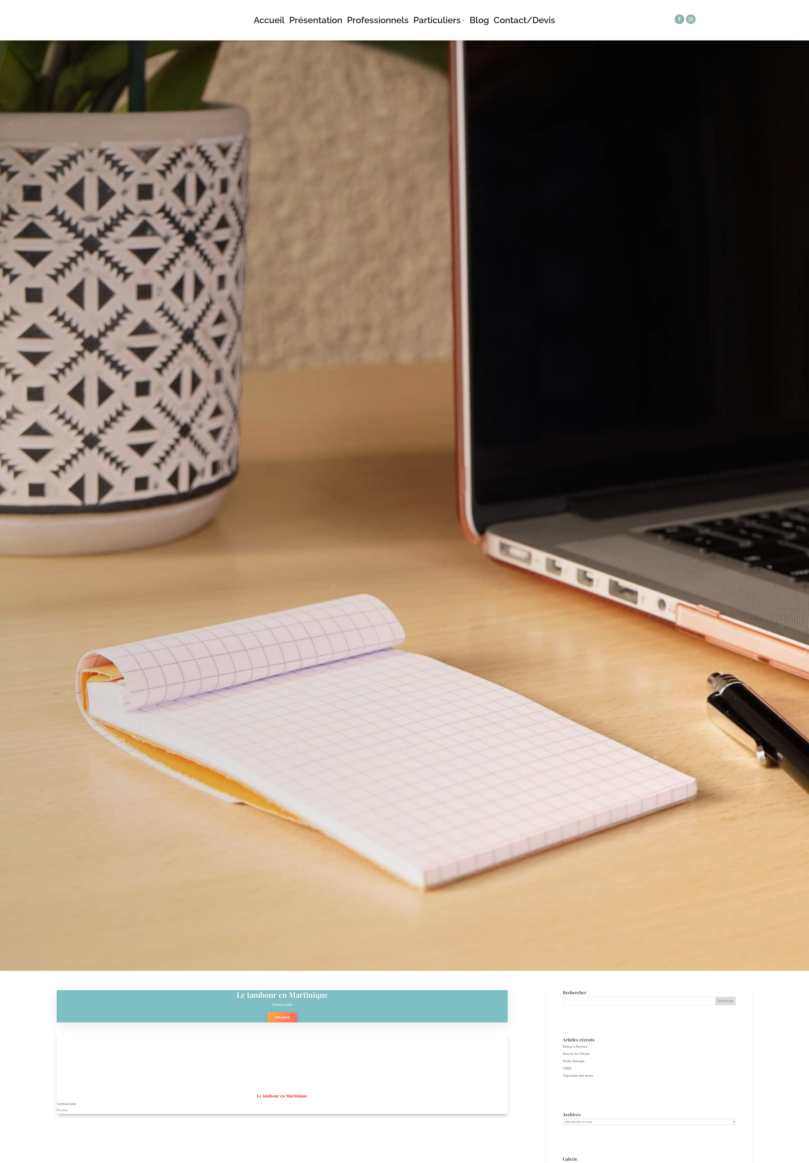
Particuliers (437, 21)
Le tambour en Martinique (282, 995)
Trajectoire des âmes (578, 1076)
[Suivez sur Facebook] (679, 19)
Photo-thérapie (574, 1061)
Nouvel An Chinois (576, 1054)
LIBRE (567, 1068)
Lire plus (282, 1017)
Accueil (269, 21)
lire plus (62, 1110)
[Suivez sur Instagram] (691, 19)
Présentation (315, 21)
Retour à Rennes (575, 1047)
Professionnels (378, 21)
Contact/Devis (524, 21)
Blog (479, 21)
